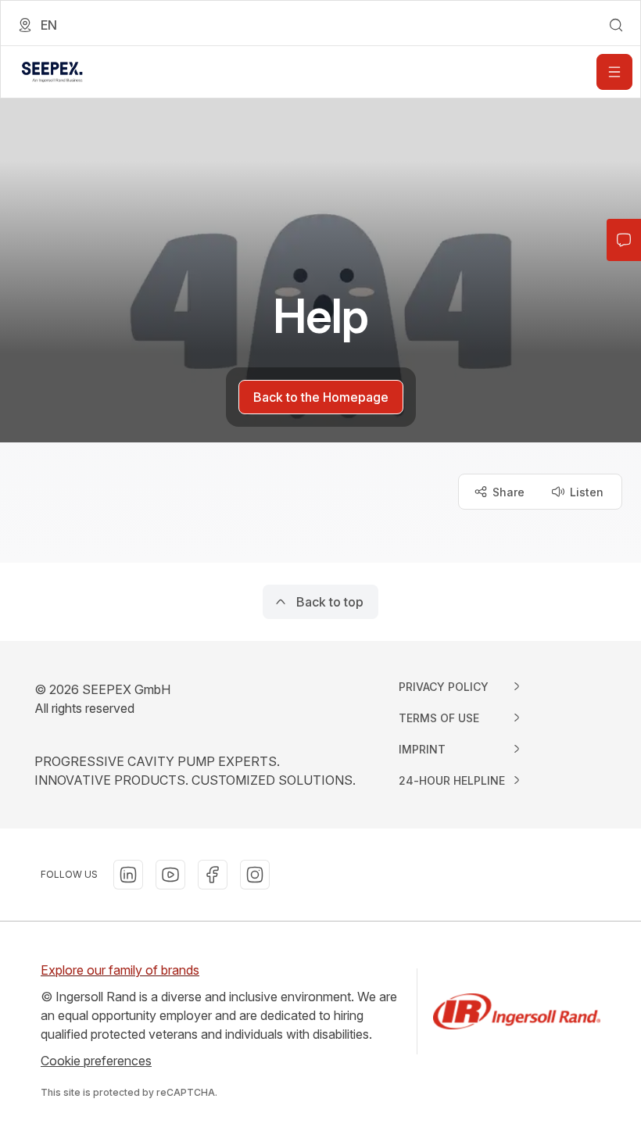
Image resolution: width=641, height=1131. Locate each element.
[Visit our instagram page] (255, 874)
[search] (616, 25)
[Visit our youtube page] (170, 874)
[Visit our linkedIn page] (128, 874)
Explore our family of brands (120, 970)
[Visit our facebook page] (212, 874)
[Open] (614, 72)
